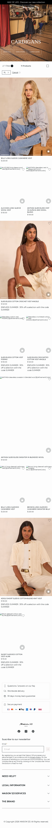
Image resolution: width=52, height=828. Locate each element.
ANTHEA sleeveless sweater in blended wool (22, 457)
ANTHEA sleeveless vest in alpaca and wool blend (38, 210)
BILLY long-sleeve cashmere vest (16, 158)
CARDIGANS (35, 52)
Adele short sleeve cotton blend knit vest (21, 598)
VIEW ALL (7, 52)
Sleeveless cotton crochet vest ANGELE (20, 301)
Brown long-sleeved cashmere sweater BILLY (38, 508)
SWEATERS (20, 52)
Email (4, 744)
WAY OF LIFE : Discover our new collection (26, 2)
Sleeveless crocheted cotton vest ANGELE (37, 358)
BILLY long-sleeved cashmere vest (10, 508)
